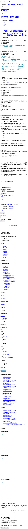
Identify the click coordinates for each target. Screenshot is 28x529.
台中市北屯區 (6, 354)
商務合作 (5, 507)
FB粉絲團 (3, 304)
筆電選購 (5, 269)
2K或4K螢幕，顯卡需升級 (9, 419)
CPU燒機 (7, 83)
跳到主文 (3, 13)
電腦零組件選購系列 (8, 275)
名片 (4, 25)
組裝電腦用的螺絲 (8, 416)
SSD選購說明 (6, 383)
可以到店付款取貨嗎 (8, 413)
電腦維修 (11, 208)
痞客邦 (7, 204)
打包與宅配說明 (7, 404)
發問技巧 (5, 267)
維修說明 (3, 322)
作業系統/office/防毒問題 (9, 280)
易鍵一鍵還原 (6, 421)
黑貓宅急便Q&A (7, 391)
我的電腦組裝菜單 (8, 378)
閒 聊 (4, 257)
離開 (7, 527)
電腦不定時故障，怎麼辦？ (10, 410)
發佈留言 (2, 220)
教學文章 (5, 252)
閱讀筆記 (5, 255)
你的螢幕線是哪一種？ (9, 381)
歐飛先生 (5, 10)
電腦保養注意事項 (8, 415)
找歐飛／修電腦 (7, 396)
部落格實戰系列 (7, 284)
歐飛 (2, 196)
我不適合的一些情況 (8, 387)
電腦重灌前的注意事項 (9, 418)
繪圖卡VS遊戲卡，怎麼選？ (10, 423)
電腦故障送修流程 (8, 398)
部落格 (4, 24)
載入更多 (2, 213)
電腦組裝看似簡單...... (8, 389)
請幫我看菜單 (6, 273)
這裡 (8, 143)
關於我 (4, 246)
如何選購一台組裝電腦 (9, 278)
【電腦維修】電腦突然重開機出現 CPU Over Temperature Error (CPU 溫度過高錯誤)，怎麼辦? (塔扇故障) (15, 34)
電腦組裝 (5, 249)
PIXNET (6, 510)
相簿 (4, 22)
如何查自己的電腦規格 (9, 400)
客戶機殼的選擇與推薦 (9, 384)
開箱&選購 (5, 248)
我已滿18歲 (3, 527)
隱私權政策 (23, 510)
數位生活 (11, 20)
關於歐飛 (3, 298)
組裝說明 (3, 316)
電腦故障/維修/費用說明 (9, 281)
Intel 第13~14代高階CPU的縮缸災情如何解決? (14, 424)
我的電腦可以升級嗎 (8, 403)
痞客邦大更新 (6, 286)
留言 (11, 204)
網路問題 (5, 272)
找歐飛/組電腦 (10, 191)
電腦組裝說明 (19, 505)
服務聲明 (14, 512)
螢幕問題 (5, 270)
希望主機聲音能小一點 (9, 412)
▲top (2, 210)
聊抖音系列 (6, 287)
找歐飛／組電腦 (7, 377)
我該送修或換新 (7, 401)
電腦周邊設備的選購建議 (9, 386)
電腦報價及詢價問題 (8, 277)
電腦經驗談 (5, 254)
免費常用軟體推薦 (8, 283)
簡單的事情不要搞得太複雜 (10, 17)
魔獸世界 (5, 289)
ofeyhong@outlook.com (8, 357)
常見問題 (9, 189)
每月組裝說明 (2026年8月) (9, 380)
